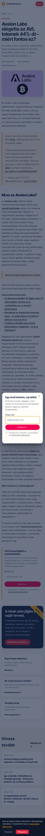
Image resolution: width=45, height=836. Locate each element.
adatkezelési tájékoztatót (20, 435)
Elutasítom (8, 832)
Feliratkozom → (22, 427)
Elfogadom (22, 832)
